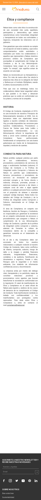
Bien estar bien (8, 493)
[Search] (38, 10)
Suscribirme (37, 472)
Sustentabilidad (8, 497)
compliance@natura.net (15, 305)
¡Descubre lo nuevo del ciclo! (28, 2)
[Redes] (4, 480)
